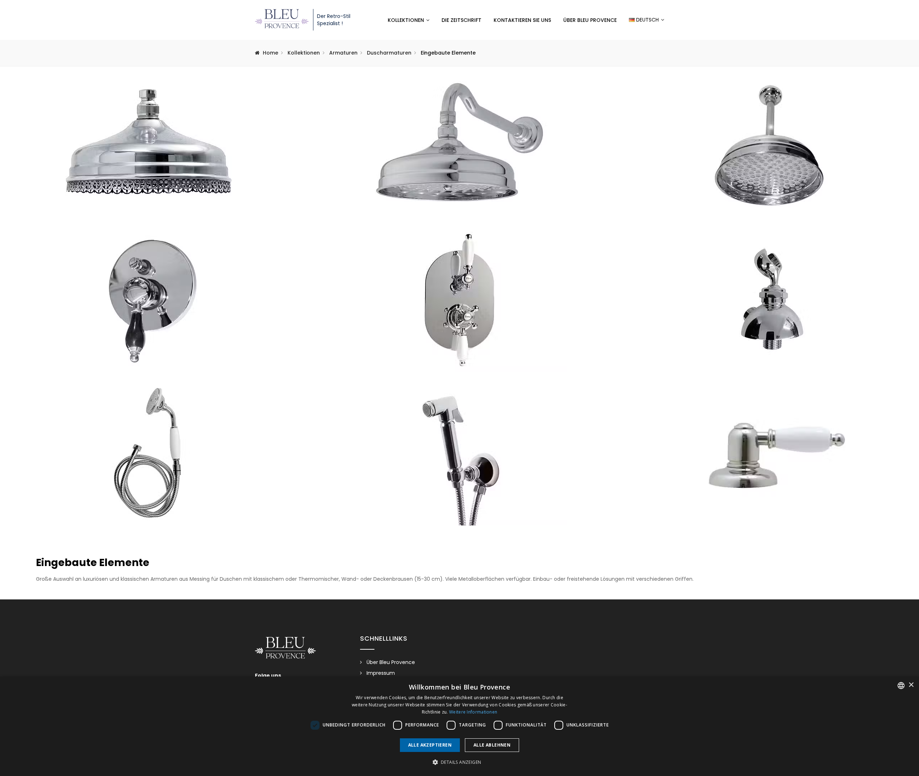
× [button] (911, 685)
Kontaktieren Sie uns (522, 20)
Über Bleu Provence (590, 20)
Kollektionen (406, 20)
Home (270, 52)
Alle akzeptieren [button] (430, 745)
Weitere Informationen (473, 712)
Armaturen (343, 52)
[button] (459, 762)
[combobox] (901, 685)
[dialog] (459, 726)
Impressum (381, 673)
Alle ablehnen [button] (492, 745)
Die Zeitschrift (461, 20)
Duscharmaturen (389, 52)
